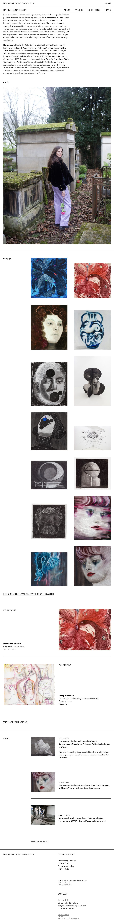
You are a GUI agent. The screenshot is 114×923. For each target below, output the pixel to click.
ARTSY (60, 916)
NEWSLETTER (63, 914)
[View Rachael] (92, 518)
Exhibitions (94, 10)
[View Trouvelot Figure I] (92, 280)
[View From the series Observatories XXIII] (49, 475)
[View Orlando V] (49, 327)
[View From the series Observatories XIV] (92, 473)
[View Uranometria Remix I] (92, 438)
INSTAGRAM (63, 918)
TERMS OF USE (64, 882)
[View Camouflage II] (49, 431)
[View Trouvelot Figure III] (49, 278)
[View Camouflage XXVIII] (49, 384)
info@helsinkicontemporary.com (72, 905)
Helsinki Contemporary (18, 3)
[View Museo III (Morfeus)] (49, 521)
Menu (108, 3)
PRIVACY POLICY (65, 885)
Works (79, 10)
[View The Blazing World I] (92, 330)
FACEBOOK (74, 918)
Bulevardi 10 (63, 900)
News (108, 10)
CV (4, 82)
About (67, 10)
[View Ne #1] (49, 569)
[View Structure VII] (92, 381)
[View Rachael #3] (92, 566)
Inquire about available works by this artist (28, 594)
